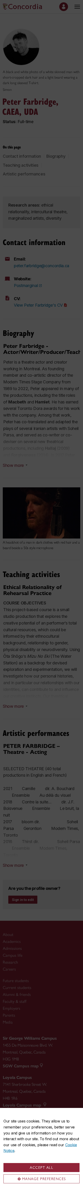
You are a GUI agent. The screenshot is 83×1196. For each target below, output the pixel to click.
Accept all (41, 1167)
